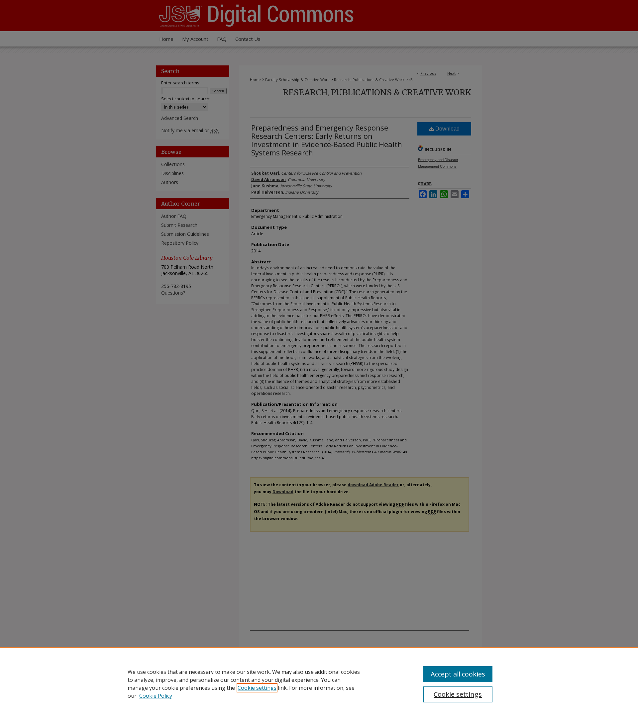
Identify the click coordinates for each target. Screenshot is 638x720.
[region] (319, 683)
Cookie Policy (155, 695)
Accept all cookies (458, 674)
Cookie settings (257, 687)
